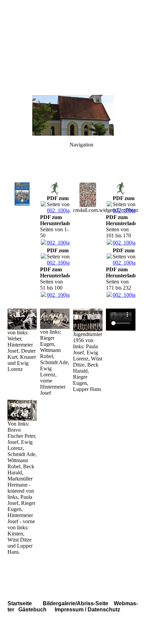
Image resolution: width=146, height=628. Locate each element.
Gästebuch (32, 609)
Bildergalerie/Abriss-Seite (76, 603)
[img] (73, 47)
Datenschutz (103, 609)
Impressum (68, 609)
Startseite (19, 603)
